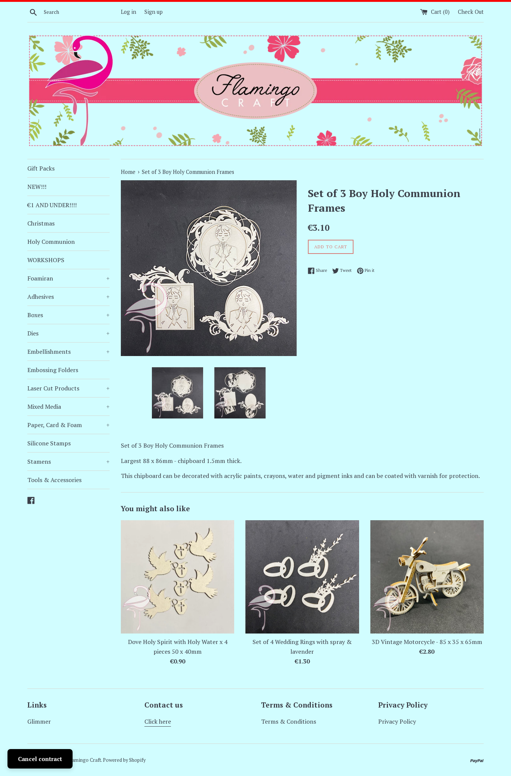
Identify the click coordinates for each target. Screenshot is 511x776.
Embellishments (68, 351)
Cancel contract (40, 759)
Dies (68, 333)
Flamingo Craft (84, 760)
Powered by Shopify (124, 760)
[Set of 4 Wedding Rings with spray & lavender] (302, 577)
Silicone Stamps (49, 443)
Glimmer (39, 721)
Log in (128, 11)
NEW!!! (36, 187)
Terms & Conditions (288, 721)
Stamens (68, 461)
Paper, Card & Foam (68, 425)
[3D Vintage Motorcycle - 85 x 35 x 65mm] (427, 577)
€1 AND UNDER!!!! (52, 205)
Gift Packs (41, 168)
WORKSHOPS (45, 260)
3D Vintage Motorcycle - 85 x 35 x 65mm (427, 642)
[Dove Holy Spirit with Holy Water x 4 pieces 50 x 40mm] (177, 577)
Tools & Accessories (54, 480)
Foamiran (68, 278)
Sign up (153, 11)
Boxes (68, 315)
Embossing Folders (52, 370)
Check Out (471, 11)
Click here (157, 721)
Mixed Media (68, 406)
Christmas (41, 223)
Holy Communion (51, 241)
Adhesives (68, 296)
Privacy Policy (397, 721)
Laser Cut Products (68, 388)
